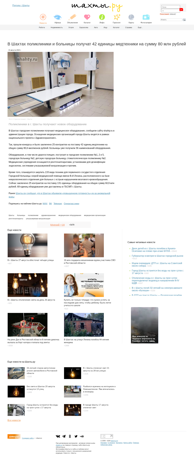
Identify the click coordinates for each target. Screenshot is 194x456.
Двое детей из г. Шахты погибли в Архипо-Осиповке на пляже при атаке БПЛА (154, 249)
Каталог (87, 23)
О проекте (111, 443)
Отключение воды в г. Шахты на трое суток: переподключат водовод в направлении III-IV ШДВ (155, 280)
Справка (128, 27)
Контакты (119, 443)
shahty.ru (59, 445)
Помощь (136, 443)
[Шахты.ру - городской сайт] (97, 11)
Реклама (104, 443)
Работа (42, 27)
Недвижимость (57, 27)
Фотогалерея (146, 23)
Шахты (11, 215)
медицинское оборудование (70, 215)
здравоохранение (48, 215)
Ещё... (140, 27)
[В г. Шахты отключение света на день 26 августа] (34, 283)
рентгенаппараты (16, 219)
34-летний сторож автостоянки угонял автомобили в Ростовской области (42, 370)
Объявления (72, 23)
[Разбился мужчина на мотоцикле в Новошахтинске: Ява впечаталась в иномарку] (72, 397)
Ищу (105, 27)
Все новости (14, 420)
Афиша (58, 23)
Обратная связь (106, 445)
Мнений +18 (57, 224)
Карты (131, 23)
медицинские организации (95, 215)
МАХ (45, 203)
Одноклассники (71, 203)
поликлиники (33, 215)
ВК (50, 203)
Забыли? (173, 14)
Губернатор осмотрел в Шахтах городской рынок (157, 256)
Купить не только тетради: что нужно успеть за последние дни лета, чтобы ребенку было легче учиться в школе (87, 303)
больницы (21, 215)
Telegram (58, 203)
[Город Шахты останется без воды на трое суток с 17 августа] (16, 415)
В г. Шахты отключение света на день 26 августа (31, 300)
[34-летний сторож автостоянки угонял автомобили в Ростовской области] (16, 378)
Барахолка (84, 27)
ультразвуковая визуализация (38, 219)
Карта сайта (127, 443)
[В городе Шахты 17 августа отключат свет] (72, 415)
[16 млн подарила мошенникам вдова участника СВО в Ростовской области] (90, 244)
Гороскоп (116, 23)
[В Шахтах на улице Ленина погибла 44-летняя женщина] (90, 323)
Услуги (71, 27)
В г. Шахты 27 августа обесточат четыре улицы (31, 260)
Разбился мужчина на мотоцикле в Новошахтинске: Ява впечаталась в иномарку (99, 389)
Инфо (102, 23)
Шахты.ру (114, 441)
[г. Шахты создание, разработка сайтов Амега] (15, 438)
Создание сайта (28, 438)
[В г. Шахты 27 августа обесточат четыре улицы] (34, 244)
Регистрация (164, 14)
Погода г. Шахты (21, 5)
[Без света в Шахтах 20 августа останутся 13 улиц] (16, 397)
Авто (96, 27)
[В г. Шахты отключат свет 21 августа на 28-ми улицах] (72, 378)
